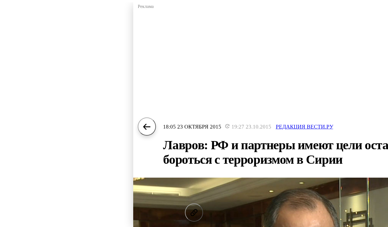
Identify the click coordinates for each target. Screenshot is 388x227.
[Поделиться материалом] (194, 212)
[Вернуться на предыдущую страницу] (147, 126)
